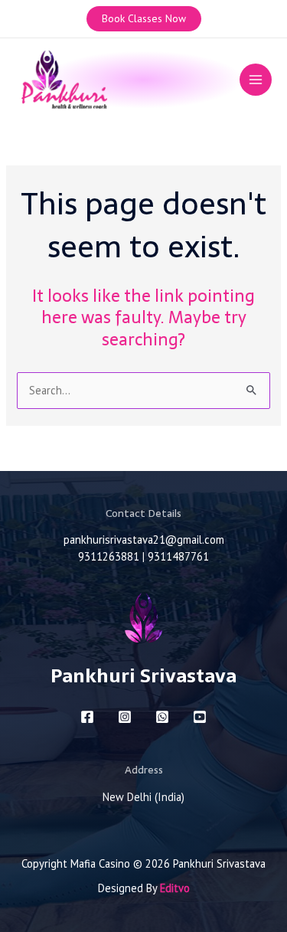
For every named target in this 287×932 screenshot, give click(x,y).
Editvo (175, 888)
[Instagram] (125, 717)
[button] (143, 19)
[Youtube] (200, 717)
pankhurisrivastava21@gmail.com (144, 539)
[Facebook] (87, 717)
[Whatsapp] (162, 717)
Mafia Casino (100, 863)
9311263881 (108, 556)
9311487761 (178, 556)
